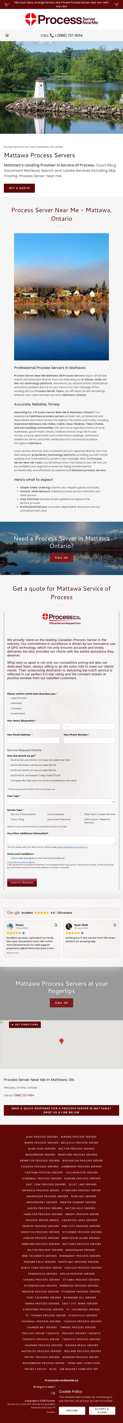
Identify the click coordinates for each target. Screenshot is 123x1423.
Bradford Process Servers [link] (77, 1154)
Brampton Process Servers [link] (40, 1160)
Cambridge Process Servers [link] (81, 1166)
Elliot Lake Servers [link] (83, 1184)
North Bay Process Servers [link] (78, 1261)
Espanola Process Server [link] (40, 1190)
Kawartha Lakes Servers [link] (79, 1220)
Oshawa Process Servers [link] (41, 1279)
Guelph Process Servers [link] (45, 1208)
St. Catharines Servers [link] (83, 1309)
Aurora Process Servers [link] (79, 1136)
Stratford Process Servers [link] (43, 1309)
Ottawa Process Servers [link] (81, 1279)
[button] (7, 35)
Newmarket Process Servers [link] (80, 1256)
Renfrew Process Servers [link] (40, 1291)
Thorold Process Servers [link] (83, 1321)
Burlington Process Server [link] (83, 1160)
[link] (61, 19)
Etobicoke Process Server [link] (81, 1190)
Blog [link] (53, 1369)
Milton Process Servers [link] (45, 1250)
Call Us (61, 558)
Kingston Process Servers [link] (40, 1232)
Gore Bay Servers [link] (84, 1196)
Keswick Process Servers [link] (40, 1226)
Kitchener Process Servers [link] (82, 1232)
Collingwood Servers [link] (82, 1172)
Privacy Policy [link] (36, 1369)
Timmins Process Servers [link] (78, 1327)
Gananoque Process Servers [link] (47, 1196)
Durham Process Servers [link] (83, 1178)
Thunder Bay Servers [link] (42, 1327)
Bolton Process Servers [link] (77, 1148)
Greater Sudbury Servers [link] (78, 1202)
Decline (72, 1410)
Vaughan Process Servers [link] (43, 1345)
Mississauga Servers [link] (80, 1250)
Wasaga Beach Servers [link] (81, 1345)
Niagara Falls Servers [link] (40, 1261)
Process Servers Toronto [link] (81, 1333)
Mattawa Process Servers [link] (81, 1244)
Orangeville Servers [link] (42, 1273)
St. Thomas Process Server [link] (46, 1315)
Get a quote (19, 188)
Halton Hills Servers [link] (80, 1208)
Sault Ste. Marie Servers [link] (80, 1303)
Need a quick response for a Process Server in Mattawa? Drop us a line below (61, 1110)
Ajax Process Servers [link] (42, 1136)
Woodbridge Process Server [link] (44, 1363)
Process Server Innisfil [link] (42, 1220)
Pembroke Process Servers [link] (79, 1285)
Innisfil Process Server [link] (82, 1214)
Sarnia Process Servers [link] (42, 1303)
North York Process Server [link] (41, 1267)
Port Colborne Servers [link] (44, 1297)
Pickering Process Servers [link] (81, 1291)
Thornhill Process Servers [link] (41, 1321)
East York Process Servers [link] (46, 1184)
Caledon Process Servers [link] (40, 1166)
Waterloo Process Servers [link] (42, 1351)
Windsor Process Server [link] (80, 1357)
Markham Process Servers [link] (41, 1244)
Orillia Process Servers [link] (77, 1273)
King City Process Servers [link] (81, 1226)
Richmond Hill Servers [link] (80, 1297)
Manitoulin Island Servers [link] (81, 1238)
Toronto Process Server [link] (40, 1339)
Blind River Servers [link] (42, 1148)
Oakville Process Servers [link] (83, 1267)
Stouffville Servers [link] (82, 1315)
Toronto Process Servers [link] (81, 1339)
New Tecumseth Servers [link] (39, 1256)
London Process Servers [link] (41, 1238)
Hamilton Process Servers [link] (43, 1214)
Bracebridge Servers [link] (41, 1154)
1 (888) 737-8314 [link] (69, 35)
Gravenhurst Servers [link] (41, 1202)
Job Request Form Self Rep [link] (78, 1369)
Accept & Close (102, 1410)
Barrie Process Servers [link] (42, 1142)
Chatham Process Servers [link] (44, 1172)
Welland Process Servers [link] (82, 1351)
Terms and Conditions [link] (83, 1363)
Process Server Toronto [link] (40, 1333)
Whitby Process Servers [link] (42, 1357)
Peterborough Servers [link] (40, 1285)
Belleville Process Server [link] (79, 1142)
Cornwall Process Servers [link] (42, 1178)
